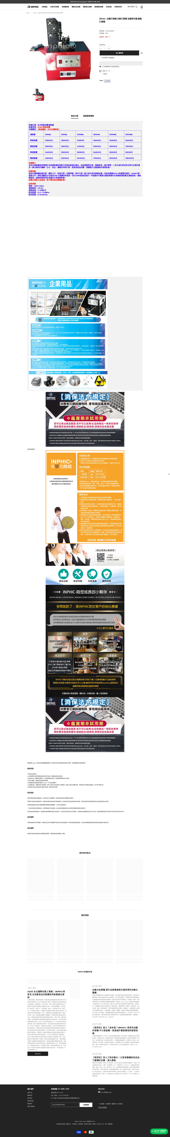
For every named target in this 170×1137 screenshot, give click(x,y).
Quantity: (102, 45)
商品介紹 (74, 116)
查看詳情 (38, 1054)
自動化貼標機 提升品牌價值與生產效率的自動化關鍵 (115, 991)
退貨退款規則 (88, 116)
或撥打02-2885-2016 (94, 2)
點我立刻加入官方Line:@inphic (79, 2)
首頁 (27, 13)
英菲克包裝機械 (102, 1107)
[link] (40, 896)
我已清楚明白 (105, 57)
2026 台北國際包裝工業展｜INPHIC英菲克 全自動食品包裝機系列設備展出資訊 (46, 994)
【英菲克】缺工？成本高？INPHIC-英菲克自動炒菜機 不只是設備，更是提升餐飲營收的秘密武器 (115, 1030)
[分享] (141, 53)
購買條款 (111, 57)
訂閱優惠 (86, 1105)
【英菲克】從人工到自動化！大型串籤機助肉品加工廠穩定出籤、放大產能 (116, 1059)
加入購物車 (119, 53)
